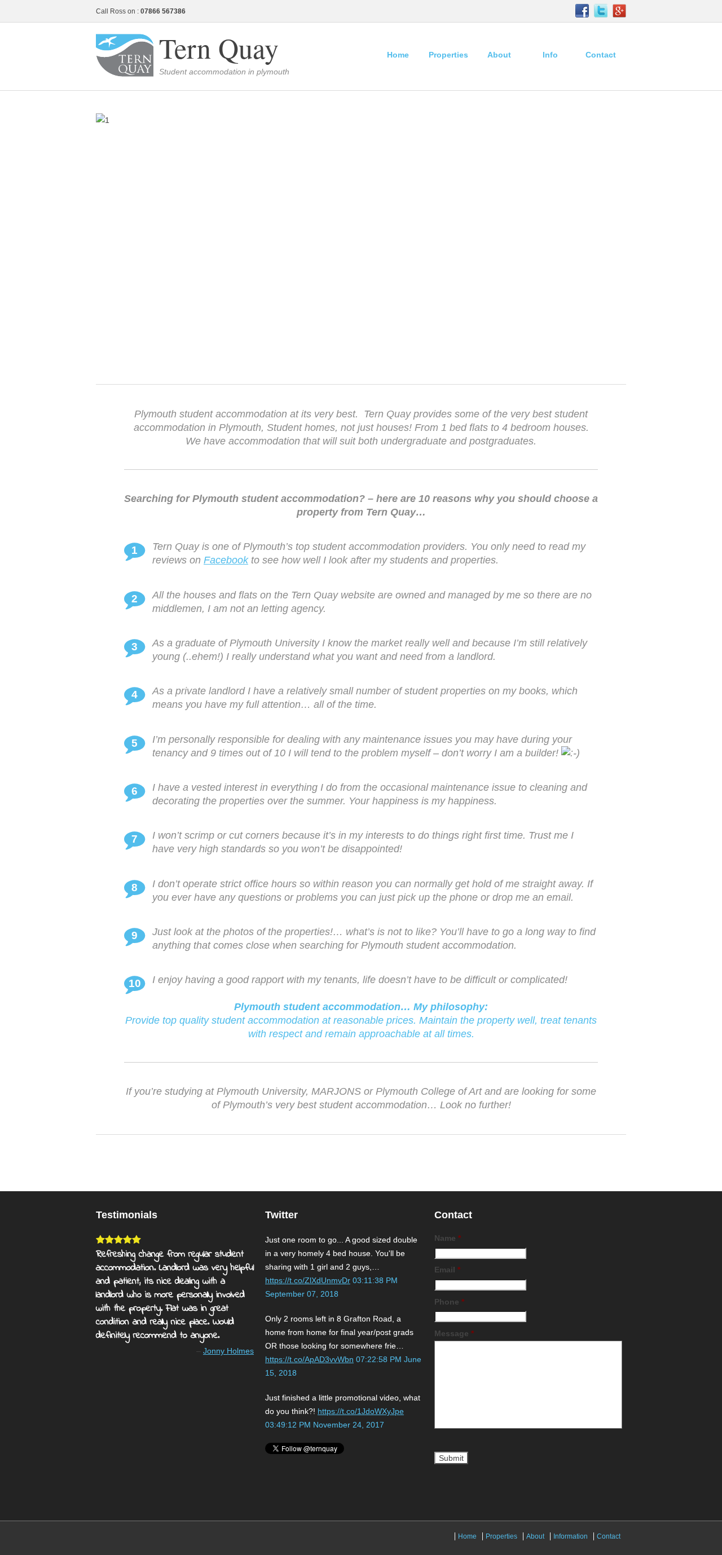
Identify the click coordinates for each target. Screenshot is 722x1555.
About (499, 54)
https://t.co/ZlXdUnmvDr (307, 1280)
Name (447, 1238)
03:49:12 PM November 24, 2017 (324, 1424)
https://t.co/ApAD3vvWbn (309, 1359)
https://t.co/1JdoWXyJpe (361, 1411)
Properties (448, 54)
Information (570, 1536)
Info (550, 54)
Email (447, 1269)
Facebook (226, 560)
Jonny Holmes (228, 1350)
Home (398, 54)
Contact (600, 54)
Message (454, 1333)
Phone (449, 1301)
